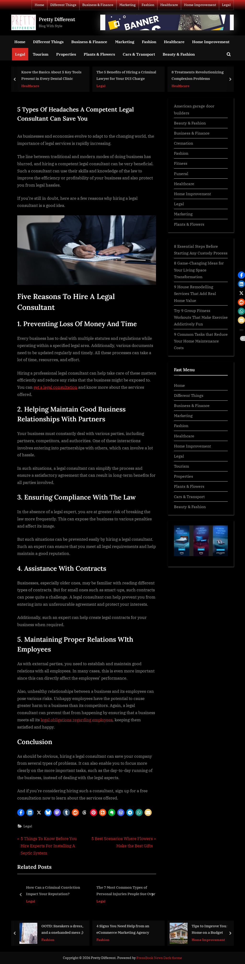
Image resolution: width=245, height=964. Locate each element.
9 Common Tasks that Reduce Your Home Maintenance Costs (201, 341)
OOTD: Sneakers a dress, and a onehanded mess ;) (62, 929)
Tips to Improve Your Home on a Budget (210, 929)
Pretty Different (57, 19)
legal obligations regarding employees (76, 720)
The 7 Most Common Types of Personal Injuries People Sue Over (90, 890)
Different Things (63, 5)
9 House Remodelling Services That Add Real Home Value (195, 293)
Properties (66, 54)
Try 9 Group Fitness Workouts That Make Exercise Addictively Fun (201, 317)
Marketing (127, 5)
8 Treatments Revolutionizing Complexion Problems (198, 75)
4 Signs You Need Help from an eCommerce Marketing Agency (122, 929)
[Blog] (167, 22)
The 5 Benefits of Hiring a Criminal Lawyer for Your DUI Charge (126, 75)
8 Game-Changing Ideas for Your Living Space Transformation (199, 269)
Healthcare (169, 5)
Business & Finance (97, 5)
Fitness (180, 163)
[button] (20, 812)
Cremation (183, 143)
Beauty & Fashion (179, 54)
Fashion (148, 5)
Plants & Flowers (99, 54)
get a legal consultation (55, 387)
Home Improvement (200, 5)
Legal (226, 5)
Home (39, 5)
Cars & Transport (139, 54)
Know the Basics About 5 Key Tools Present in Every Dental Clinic (51, 75)
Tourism (40, 54)
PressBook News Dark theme (159, 958)
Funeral (181, 173)
